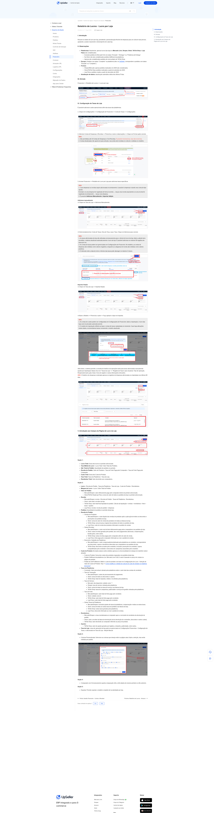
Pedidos (55, 40)
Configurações (57, 70)
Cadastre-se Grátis (150, 3)
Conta (55, 73)
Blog (115, 3)
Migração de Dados (59, 80)
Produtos (56, 37)
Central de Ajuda (74, 3)
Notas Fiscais (57, 43)
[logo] (62, 3)
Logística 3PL (57, 67)
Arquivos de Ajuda (99, 20)
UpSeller (80, 20)
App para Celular (58, 83)
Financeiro (56, 57)
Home (55, 33)
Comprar (55, 60)
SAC (54, 50)
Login (139, 3)
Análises (55, 53)
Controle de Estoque (59, 47)
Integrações (56, 77)
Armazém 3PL (57, 63)
